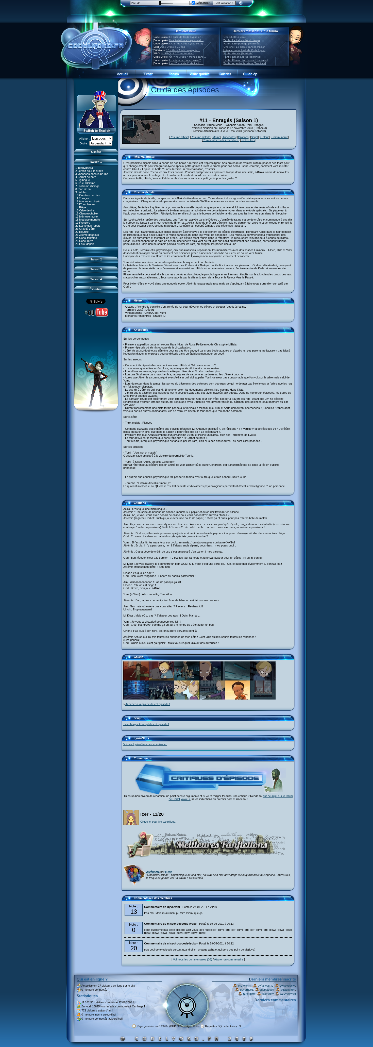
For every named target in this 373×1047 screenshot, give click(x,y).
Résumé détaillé (200, 137)
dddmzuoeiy (267, 989)
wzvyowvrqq (288, 993)
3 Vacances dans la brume (91, 173)
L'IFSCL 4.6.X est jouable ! (178, 53)
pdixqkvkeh (288, 989)
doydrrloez (246, 989)
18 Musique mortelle (87, 219)
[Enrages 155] (186, 679)
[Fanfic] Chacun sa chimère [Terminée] (245, 60)
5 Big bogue (82, 179)
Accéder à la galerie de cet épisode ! (147, 704)
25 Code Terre (84, 240)
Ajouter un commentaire (228, 959)
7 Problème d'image (87, 186)
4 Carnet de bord (85, 176)
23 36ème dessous (87, 234)
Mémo (216, 137)
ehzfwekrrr (244, 985)
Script (254, 137)
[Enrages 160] (237, 679)
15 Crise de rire (84, 210)
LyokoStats (248, 140)
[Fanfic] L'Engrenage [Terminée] (241, 43)
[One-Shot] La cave (234, 37)
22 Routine (82, 231)
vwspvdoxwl (287, 985)
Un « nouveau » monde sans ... (188, 56)
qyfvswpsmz (266, 985)
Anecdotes (229, 137)
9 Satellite (81, 192)
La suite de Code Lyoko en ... (186, 37)
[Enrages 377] (136, 698)
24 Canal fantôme (86, 237)
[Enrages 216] (263, 698)
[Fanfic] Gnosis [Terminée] (238, 53)
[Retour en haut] (127, 159)
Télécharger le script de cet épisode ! (146, 724)
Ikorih (168, 871)
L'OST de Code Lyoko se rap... (187, 43)
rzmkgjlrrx (249, 993)
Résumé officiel (179, 137)
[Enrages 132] (161, 698)
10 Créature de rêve (87, 195)
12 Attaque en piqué (87, 201)
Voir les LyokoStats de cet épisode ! (145, 744)
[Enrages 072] (186, 698)
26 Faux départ (84, 243)
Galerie (264, 137)
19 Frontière (82, 222)
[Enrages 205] (263, 679)
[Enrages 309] (237, 698)
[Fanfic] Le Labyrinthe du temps (241, 40)
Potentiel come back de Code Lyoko (244, 50)
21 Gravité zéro (85, 228)
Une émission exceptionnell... (186, 40)
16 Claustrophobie (86, 213)
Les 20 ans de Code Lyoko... (186, 63)
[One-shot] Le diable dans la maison (244, 46)
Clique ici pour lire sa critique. (158, 821)
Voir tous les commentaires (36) (192, 959)
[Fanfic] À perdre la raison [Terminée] (244, 63)
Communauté (280, 137)
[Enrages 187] (212, 698)
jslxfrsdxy (268, 993)
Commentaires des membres (221, 140)
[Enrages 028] (161, 679)
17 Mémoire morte (86, 216)
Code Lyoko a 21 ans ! (173, 46)
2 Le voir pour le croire (89, 170)
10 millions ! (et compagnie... (183, 50)
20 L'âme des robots (87, 225)
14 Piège (80, 207)
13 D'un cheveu (85, 204)
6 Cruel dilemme (85, 183)
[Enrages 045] (136, 679)
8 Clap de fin (83, 189)
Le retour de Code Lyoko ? (185, 60)
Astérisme (153, 871)
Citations (243, 137)
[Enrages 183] (212, 679)
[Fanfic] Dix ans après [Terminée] (242, 56)
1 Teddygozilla (84, 167)
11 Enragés (82, 198)
